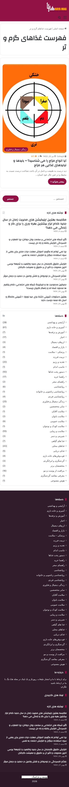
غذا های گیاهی (58, 441)
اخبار (62, 337)
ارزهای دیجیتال (58, 342)
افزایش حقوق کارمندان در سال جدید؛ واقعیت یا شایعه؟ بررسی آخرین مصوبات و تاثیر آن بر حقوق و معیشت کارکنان (36, 266)
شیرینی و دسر (58, 436)
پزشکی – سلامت (56, 352)
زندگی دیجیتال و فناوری (54, 401)
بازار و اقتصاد (58, 347)
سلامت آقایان (58, 411)
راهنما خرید (59, 376)
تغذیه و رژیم (59, 362)
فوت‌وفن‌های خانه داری (54, 456)
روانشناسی (59, 386)
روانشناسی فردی (56, 396)
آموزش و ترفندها (57, 332)
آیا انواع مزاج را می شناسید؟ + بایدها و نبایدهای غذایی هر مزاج (39, 163)
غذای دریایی (59, 451)
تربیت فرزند (59, 357)
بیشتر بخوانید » (57, 181)
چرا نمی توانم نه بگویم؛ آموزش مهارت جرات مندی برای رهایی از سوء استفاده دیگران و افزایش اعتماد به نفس (36, 253)
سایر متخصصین (57, 406)
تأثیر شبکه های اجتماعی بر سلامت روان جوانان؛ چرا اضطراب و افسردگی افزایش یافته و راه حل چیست (37, 241)
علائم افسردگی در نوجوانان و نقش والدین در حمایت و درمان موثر (35, 276)
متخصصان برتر (58, 466)
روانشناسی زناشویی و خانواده (50, 391)
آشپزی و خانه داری (56, 327)
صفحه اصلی (59, 28)
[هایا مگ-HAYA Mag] (57, 7)
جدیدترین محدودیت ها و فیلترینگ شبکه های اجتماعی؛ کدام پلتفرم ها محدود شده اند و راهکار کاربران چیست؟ (35, 286)
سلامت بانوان (58, 416)
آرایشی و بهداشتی (56, 322)
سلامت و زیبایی (57, 431)
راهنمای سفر (58, 381)
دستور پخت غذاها (56, 372)
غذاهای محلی (58, 446)
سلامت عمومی (57, 421)
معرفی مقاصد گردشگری (53, 475)
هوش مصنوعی (58, 480)
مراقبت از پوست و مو (54, 470)
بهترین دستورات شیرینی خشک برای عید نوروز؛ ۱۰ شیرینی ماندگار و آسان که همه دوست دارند (36, 298)
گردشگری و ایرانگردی (54, 461)
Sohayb (60, 156)
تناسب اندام (59, 367)
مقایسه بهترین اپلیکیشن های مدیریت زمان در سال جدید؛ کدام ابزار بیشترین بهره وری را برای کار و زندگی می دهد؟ (34, 223)
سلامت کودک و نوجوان (54, 426)
